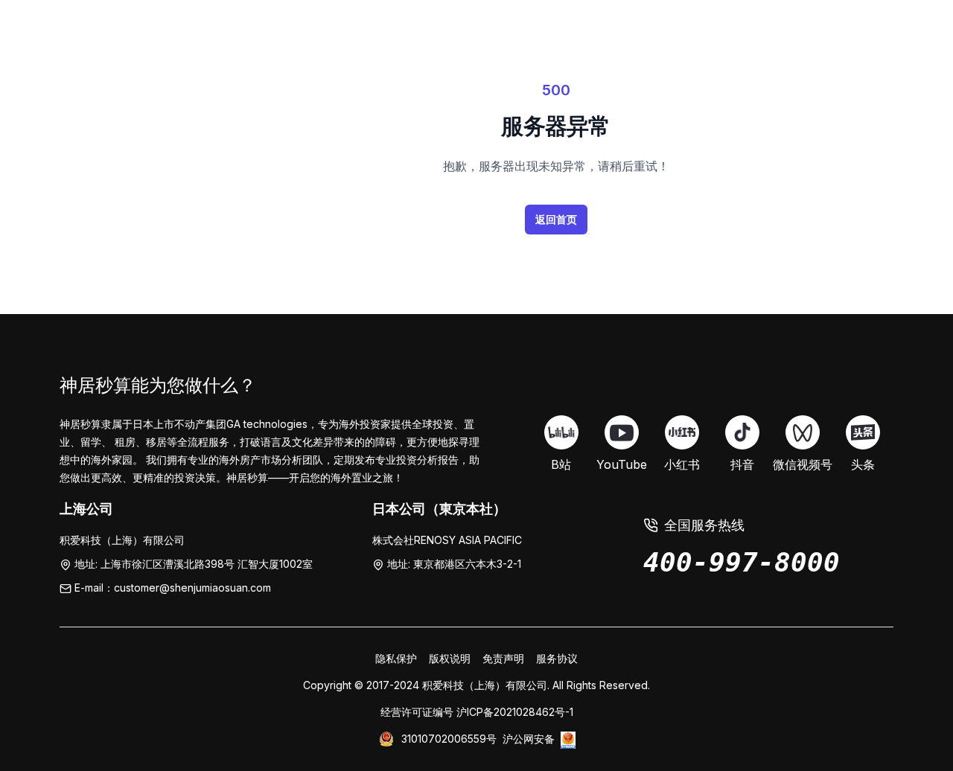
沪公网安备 (529, 738)
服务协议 (557, 658)
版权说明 (450, 658)
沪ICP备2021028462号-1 (514, 712)
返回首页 (556, 219)
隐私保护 (396, 658)
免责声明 (503, 658)
